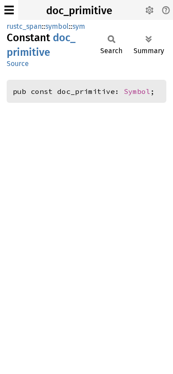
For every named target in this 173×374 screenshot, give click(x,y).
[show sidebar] (9, 10)
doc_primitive (79, 10)
